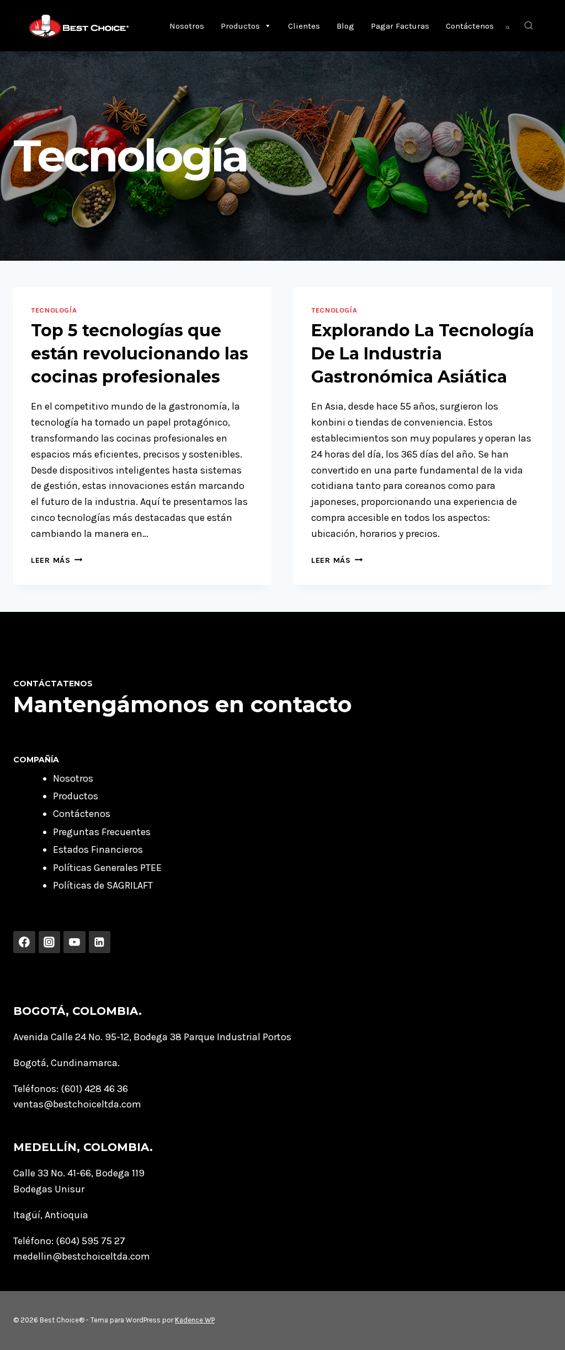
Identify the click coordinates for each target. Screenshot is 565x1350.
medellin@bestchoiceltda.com (81, 1256)
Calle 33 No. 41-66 (52, 1173)
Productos (240, 26)
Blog (345, 26)
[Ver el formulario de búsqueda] (529, 26)
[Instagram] (50, 942)
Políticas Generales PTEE (107, 868)
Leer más (56, 560)
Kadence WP (195, 1320)
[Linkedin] (100, 942)
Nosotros (186, 26)
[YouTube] (74, 942)
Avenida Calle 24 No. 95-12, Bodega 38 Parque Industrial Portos (152, 1037)
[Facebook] (24, 942)
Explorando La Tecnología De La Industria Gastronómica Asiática (422, 353)
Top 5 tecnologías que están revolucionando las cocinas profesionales (139, 353)
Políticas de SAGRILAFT (103, 885)
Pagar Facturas (400, 26)
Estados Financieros (98, 849)
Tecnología (54, 310)
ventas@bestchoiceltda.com (77, 1104)
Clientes (304, 26)
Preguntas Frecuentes (102, 832)
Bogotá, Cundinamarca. (66, 1063)
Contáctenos (470, 26)
